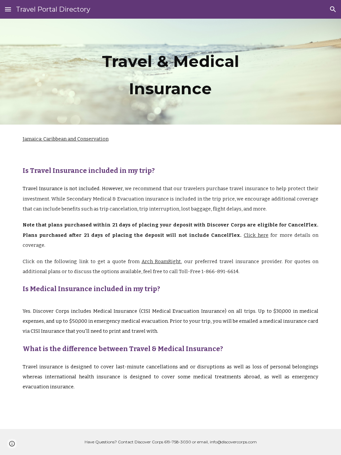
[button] (8, 9)
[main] (170, 71)
